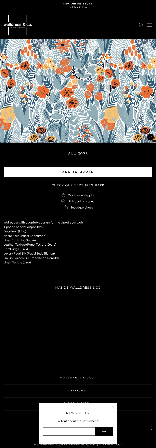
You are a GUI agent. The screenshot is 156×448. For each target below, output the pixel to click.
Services (77, 390)
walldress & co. (77, 377)
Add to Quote (77, 172)
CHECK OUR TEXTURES (78, 185)
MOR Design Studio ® (110, 444)
